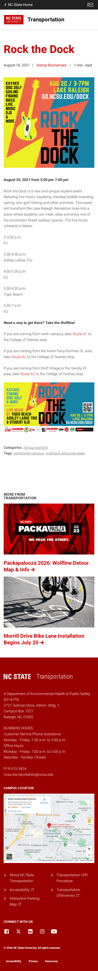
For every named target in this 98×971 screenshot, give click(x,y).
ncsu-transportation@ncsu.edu (28, 774)
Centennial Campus (29, 453)
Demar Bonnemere (51, 65)
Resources (51, 961)
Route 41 (80, 334)
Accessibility (13, 961)
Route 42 (19, 357)
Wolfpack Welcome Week (65, 453)
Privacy (33, 961)
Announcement (35, 447)
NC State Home (20, 5)
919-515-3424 (15, 768)
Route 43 (27, 374)
